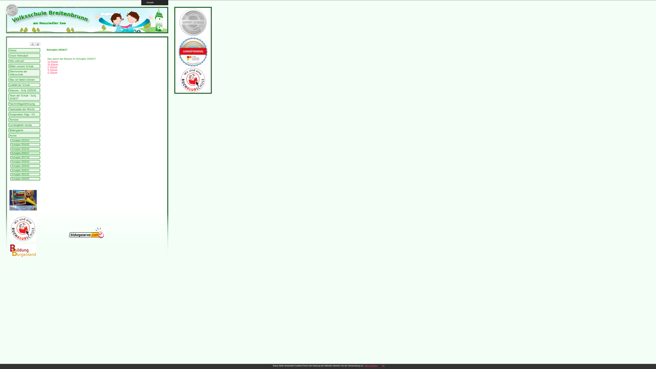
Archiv (13, 135)
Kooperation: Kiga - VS (22, 114)
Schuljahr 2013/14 (20, 140)
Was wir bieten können (22, 79)
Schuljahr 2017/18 (20, 157)
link (11, 10)
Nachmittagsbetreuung (22, 103)
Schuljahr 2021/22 (20, 174)
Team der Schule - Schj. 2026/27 (23, 97)
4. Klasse (52, 72)
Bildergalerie (16, 130)
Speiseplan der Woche (22, 109)
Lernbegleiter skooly (21, 125)
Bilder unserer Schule (21, 66)
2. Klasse (52, 67)
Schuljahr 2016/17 (20, 153)
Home (13, 50)
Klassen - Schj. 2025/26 (23, 90)
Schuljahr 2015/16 (20, 149)
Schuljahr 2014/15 (20, 144)
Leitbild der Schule (20, 85)
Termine (14, 119)
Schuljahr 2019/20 (20, 166)
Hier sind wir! (17, 60)
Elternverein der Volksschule (18, 73)
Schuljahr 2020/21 (20, 170)
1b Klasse (52, 64)
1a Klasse (52, 61)
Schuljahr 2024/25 (20, 178)
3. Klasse (52, 69)
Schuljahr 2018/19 (20, 161)
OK (383, 366)
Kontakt (149, 2)
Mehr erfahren (371, 366)
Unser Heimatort (19, 55)
